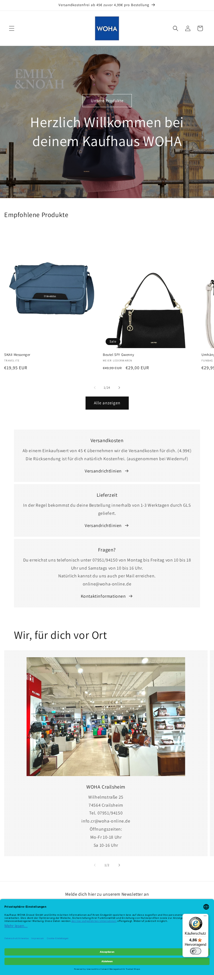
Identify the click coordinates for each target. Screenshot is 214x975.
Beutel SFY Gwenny (118, 355)
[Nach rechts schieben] (119, 387)
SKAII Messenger (17, 355)
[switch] (195, 951)
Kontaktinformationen (103, 596)
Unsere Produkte (107, 100)
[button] (12, 28)
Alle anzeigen (107, 402)
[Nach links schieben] (95, 387)
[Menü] (205, 917)
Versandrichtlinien (103, 471)
